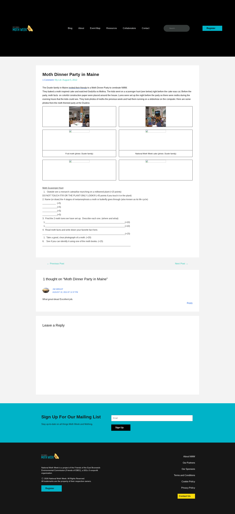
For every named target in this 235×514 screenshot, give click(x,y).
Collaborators (129, 28)
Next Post (181, 263)
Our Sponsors (188, 469)
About (81, 28)
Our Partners (189, 463)
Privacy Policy (188, 488)
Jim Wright (57, 289)
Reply (190, 303)
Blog (70, 28)
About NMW (189, 456)
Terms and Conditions (184, 475)
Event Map (95, 28)
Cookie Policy (188, 481)
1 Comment (48, 80)
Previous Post (55, 263)
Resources (111, 28)
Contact (145, 28)
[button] (23, 28)
